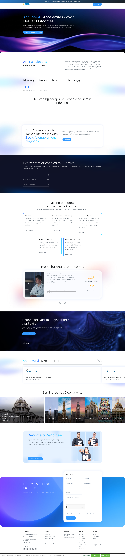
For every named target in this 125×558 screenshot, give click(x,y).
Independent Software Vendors (69, 538)
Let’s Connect (97, 4)
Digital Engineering (49, 538)
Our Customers (82, 538)
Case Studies (96, 536)
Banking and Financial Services (69, 535)
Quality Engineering (49, 543)
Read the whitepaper (29, 334)
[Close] (122, 555)
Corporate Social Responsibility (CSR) (83, 541)
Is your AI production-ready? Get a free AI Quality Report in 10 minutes (61, 1)
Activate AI (47, 534)
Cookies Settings (86, 555)
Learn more (67, 139)
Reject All (95, 555)
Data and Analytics (49, 540)
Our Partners (81, 536)
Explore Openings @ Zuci (35, 458)
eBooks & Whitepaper (95, 539)
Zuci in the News (82, 544)
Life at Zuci (81, 546)
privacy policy (90, 513)
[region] (62, 555)
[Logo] (26, 4)
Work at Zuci (81, 548)
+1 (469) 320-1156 (30, 536)
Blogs (94, 534)
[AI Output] (78, 1)
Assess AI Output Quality (97, 545)
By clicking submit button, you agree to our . (80, 513)
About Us (81, 534)
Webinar (95, 542)
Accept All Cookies (105, 555)
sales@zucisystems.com (31, 534)
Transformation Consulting (51, 536)
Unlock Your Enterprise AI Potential (33, 32)
